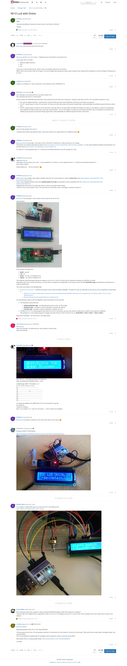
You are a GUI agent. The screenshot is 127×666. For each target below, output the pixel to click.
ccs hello (18, 624)
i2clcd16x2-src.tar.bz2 (27, 289)
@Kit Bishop (36, 324)
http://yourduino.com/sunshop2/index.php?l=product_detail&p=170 (65, 145)
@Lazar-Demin (29, 57)
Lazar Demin (19, 43)
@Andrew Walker (37, 624)
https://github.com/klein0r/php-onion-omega (30, 509)
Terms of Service (62, 662)
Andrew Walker (20, 609)
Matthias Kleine (20, 504)
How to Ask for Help (74, 662)
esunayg (18, 18)
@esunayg (45, 43)
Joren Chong (19, 324)
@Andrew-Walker (21, 626)
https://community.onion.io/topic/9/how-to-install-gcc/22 (41, 297)
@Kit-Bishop (33, 129)
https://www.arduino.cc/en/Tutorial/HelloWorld (56, 639)
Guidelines (52, 662)
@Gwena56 (19, 178)
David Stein (19, 428)
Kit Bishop (19, 54)
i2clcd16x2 (28, 311)
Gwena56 (19, 158)
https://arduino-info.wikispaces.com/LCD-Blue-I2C (40, 146)
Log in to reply (110, 36)
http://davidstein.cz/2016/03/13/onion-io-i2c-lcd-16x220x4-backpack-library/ (40, 434)
